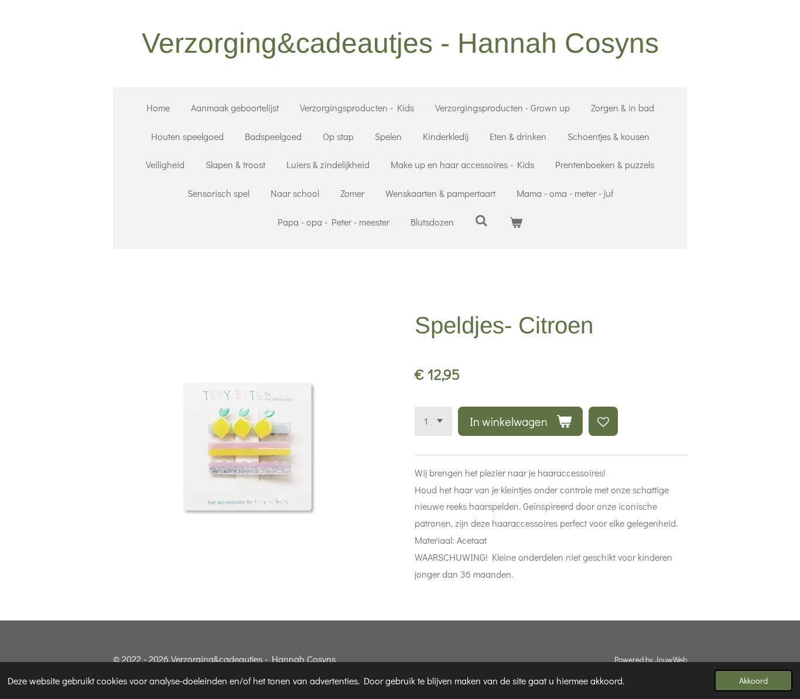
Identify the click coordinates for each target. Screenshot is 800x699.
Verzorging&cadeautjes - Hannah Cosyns (400, 43)
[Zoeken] (481, 220)
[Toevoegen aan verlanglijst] (603, 421)
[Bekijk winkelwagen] (516, 222)
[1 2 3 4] (433, 421)
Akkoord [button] (753, 680)
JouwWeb (671, 659)
